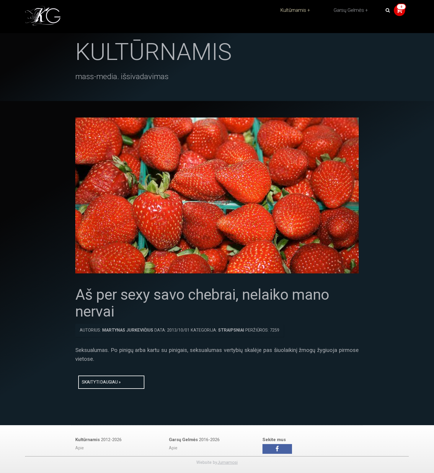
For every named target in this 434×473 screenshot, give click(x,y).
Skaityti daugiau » (101, 382)
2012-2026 (98, 439)
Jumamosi (227, 462)
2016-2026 (194, 439)
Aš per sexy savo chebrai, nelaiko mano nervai (202, 303)
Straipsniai (231, 330)
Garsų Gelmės (349, 10)
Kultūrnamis (293, 10)
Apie (79, 448)
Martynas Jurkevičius (127, 330)
